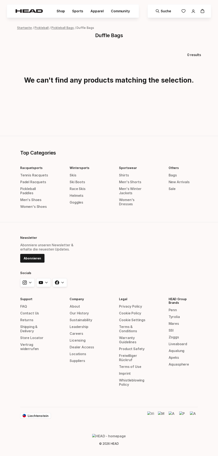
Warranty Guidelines (127, 340)
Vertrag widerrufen (29, 346)
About (75, 306)
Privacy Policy (130, 306)
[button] (61, 11)
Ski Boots (77, 182)
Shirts (124, 175)
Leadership (79, 327)
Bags (173, 175)
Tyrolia (174, 317)
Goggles (76, 202)
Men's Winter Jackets (130, 191)
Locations (78, 354)
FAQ (23, 306)
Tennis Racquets (34, 175)
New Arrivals (179, 182)
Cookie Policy (130, 313)
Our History (79, 313)
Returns (26, 320)
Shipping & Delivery (28, 329)
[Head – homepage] (29, 11)
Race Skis (77, 189)
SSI (171, 330)
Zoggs (174, 337)
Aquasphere (179, 364)
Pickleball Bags (62, 28)
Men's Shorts (130, 182)
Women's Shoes (33, 206)
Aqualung (177, 351)
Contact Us (29, 313)
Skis (73, 175)
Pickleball (41, 28)
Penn (173, 310)
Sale (172, 189)
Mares (174, 323)
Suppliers (77, 361)
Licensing (77, 340)
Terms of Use (130, 367)
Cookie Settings (132, 320)
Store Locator (31, 338)
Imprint (125, 373)
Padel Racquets (33, 182)
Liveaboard (178, 344)
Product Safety (132, 349)
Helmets (76, 195)
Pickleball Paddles (28, 191)
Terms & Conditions (128, 329)
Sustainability (81, 320)
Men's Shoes (31, 200)
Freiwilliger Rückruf (128, 357)
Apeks (174, 357)
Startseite (24, 28)
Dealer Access (82, 347)
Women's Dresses (127, 202)
